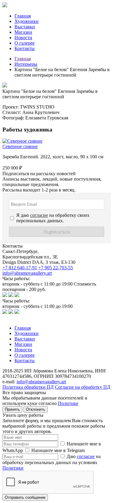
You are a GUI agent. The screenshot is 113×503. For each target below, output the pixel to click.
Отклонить (35, 409)
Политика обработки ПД (28, 387)
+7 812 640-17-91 (19, 267)
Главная (22, 15)
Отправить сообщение (25, 497)
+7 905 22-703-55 (55, 267)
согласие (86, 456)
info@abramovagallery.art (27, 273)
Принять (12, 409)
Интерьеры (25, 64)
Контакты (24, 48)
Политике (68, 403)
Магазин (23, 32)
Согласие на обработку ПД (82, 387)
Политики (13, 467)
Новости (23, 37)
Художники (26, 21)
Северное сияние (20, 146)
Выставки (24, 26)
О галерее (24, 43)
